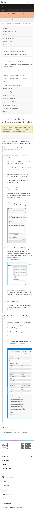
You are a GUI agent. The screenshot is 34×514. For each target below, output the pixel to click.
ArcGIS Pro (5, 6)
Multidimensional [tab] (8, 45)
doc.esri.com (7, 16)
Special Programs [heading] (6, 468)
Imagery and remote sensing (13, 23)
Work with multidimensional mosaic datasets (15, 54)
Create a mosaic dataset (11, 430)
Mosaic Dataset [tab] (7, 41)
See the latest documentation (16, 131)
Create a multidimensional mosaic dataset (14, 61)
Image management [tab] (8, 38)
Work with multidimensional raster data (14, 51)
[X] (26, 444)
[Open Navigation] (32, 2)
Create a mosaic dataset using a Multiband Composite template (17, 71)
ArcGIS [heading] (3, 452)
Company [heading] (4, 464)
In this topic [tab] (5, 137)
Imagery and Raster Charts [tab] (10, 105)
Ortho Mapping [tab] (7, 88)
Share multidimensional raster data (13, 82)
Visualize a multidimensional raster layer (14, 75)
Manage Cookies (7, 503)
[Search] (28, 2)
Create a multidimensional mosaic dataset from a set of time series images (18, 65)
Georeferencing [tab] (7, 92)
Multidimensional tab (9, 58)
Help (3, 10)
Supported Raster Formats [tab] (10, 108)
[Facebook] (22, 444)
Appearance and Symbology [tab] (11, 102)
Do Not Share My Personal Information (12, 507)
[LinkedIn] (29, 444)
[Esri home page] (4, 2)
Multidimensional (26, 23)
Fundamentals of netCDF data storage (13, 85)
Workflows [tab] (6, 112)
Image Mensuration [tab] (8, 95)
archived (23, 127)
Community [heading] (5, 456)
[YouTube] (29, 447)
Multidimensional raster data (11, 48)
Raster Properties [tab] (8, 35)
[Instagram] (26, 447)
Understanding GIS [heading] (6, 460)
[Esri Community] (22, 447)
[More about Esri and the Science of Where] (5, 446)
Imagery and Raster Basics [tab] (10, 31)
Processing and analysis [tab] (9, 98)
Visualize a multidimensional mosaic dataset (15, 78)
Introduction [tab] (6, 28)
